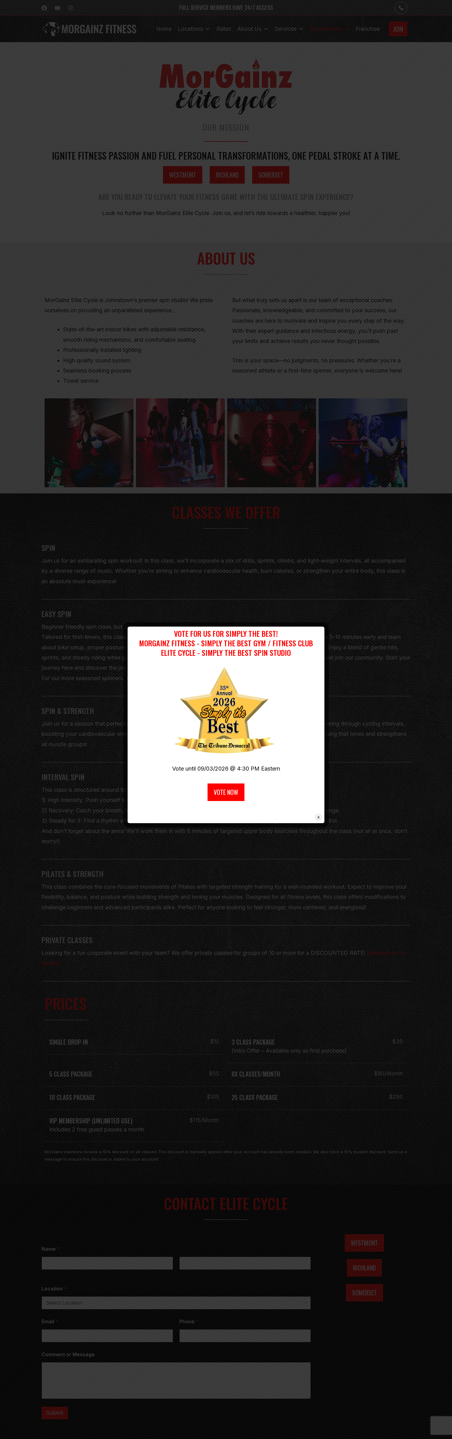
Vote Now (226, 792)
